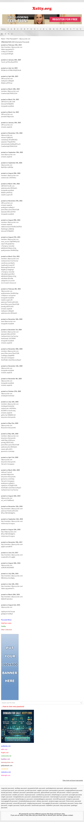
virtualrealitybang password (27, 801)
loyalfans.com (5, 759)
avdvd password (6, 795)
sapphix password (42, 790)
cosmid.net (4, 769)
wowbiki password (18, 795)
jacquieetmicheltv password (36, 788)
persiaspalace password (56, 790)
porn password (19, 790)
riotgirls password (6, 797)
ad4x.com (4, 749)
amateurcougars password (57, 801)
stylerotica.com (6, 772)
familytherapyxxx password (24, 799)
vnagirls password (13, 805)
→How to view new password (12, 706)
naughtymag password (34, 803)
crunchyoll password (7, 790)
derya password (65, 805)
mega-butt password (7, 788)
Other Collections (6, 629)
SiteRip (3, 626)
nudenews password (19, 792)
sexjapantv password (7, 799)
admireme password (70, 788)
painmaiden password (33, 792)
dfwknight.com (5, 775)
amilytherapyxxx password (59, 795)
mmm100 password (59, 799)
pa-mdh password (30, 790)
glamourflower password (48, 792)
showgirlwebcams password (22, 797)
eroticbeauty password (66, 803)
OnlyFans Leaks (6, 623)
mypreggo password (73, 797)
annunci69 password (19, 803)
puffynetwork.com (6, 765)
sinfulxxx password (72, 792)
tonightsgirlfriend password (73, 790)
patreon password (6, 803)
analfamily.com (6, 746)
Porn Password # (12, 39)
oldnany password (42, 801)
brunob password (6, 792)
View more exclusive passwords (73, 780)
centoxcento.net (6, 756)
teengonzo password (72, 799)
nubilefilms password (52, 805)
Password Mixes (6, 620)
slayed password (29, 795)
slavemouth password (38, 805)
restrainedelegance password (42, 799)
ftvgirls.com (5, 752)
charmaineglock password (58, 797)
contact (70, 815)
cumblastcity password (43, 795)
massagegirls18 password (9, 801)
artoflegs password (21, 788)
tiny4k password (25, 805)
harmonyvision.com (7, 762)
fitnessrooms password (73, 801)
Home (3, 29)
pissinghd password (75, 795)
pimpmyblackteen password (40, 797)
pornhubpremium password (54, 788)
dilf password (61, 792)
